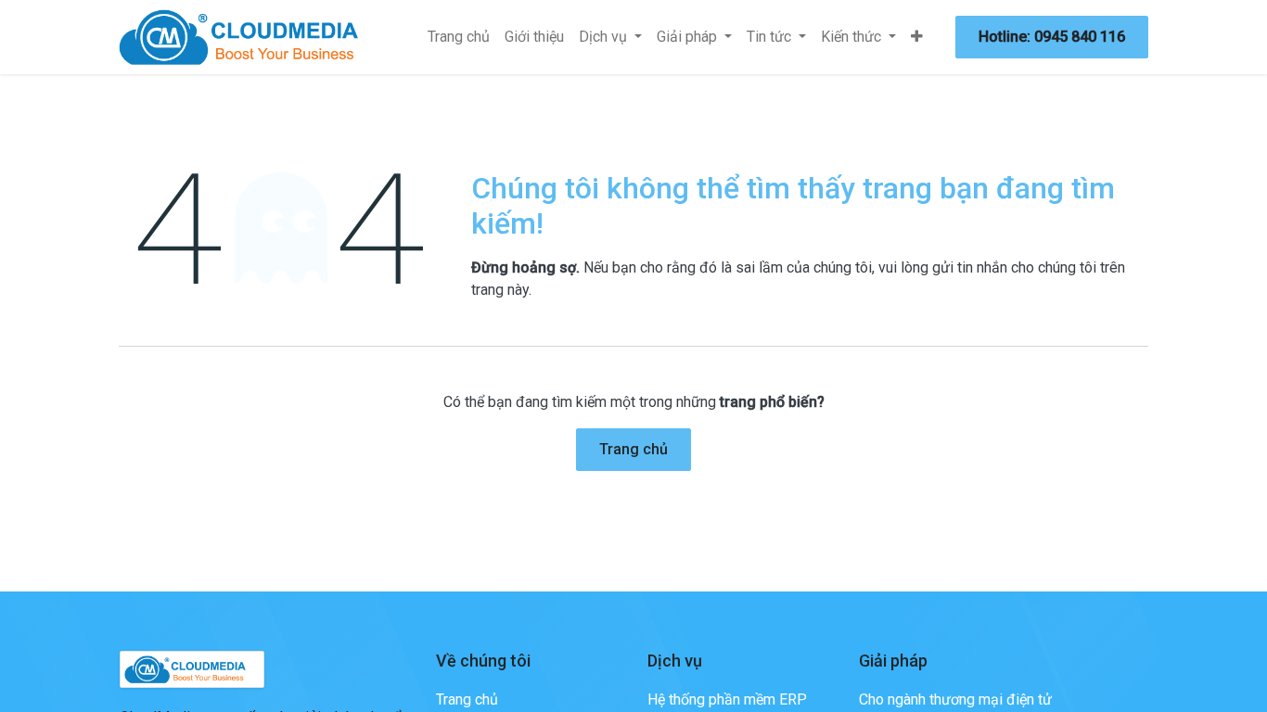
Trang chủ (633, 449)
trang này (500, 290)
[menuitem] (458, 37)
